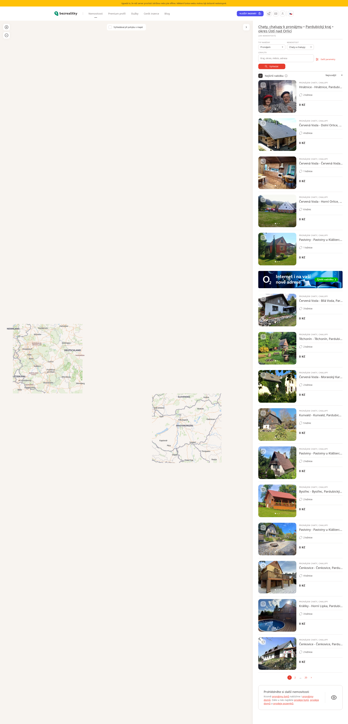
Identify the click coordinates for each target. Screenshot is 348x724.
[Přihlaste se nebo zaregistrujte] (282, 13)
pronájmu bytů (280, 696)
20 (306, 677)
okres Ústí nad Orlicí (275, 31)
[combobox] (286, 56)
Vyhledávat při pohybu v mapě (128, 27)
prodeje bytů (301, 700)
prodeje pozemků (283, 703)
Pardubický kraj (318, 26)
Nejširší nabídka (274, 75)
